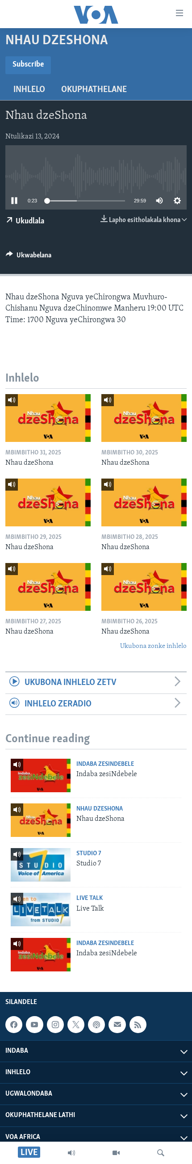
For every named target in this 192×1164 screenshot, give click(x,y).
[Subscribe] (117, 1024)
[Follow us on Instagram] (55, 1024)
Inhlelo (29, 89)
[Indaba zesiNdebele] (41, 775)
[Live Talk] (41, 909)
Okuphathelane (94, 89)
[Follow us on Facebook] (13, 1024)
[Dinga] (160, 1153)
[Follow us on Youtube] (34, 1024)
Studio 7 (88, 853)
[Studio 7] (41, 865)
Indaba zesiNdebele (105, 764)
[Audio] (71, 1153)
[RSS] (137, 1024)
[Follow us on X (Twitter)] (75, 1024)
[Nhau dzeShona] (48, 418)
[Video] (116, 1153)
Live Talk (89, 898)
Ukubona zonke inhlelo (153, 646)
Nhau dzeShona (99, 809)
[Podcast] (96, 1024)
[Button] (28, 257)
